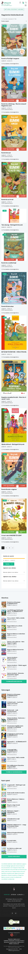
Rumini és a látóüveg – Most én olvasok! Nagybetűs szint (13, 105)
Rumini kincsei (6, 153)
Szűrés (7, 564)
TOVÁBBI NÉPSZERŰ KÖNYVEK (14, 681)
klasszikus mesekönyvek (7, 873)
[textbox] (14, 572)
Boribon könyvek (10, 869)
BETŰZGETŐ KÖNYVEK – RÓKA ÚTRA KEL (14, 352)
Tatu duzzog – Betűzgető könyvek (12, 225)
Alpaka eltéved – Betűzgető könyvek (12, 444)
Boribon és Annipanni (12, 867)
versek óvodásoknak (15, 877)
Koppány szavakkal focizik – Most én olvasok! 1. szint (13, 398)
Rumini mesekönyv (13, 875)
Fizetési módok (19, 940)
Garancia (6, 942)
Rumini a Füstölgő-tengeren (10, 58)
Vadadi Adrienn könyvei (18, 871)
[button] (26, 5)
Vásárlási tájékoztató (14, 939)
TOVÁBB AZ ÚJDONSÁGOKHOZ (14, 772)
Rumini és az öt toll (7, 199)
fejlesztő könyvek (19, 873)
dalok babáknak (17, 864)
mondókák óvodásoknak (7, 879)
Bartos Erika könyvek (21, 869)
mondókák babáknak (6, 864)
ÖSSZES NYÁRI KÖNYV (14, 856)
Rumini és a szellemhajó (8, 263)
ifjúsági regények (11, 866)
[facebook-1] (12, 913)
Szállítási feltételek (9, 940)
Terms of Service (15, 947)
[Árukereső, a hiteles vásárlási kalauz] (14, 920)
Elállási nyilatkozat (14, 943)
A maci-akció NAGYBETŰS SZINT (11, 535)
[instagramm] (15, 913)
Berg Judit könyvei (6, 871)
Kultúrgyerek (7, 3)
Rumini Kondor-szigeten (9, 489)
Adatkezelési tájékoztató (16, 942)
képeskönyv (4, 875)
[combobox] (14, 572)
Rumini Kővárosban (7, 306)
